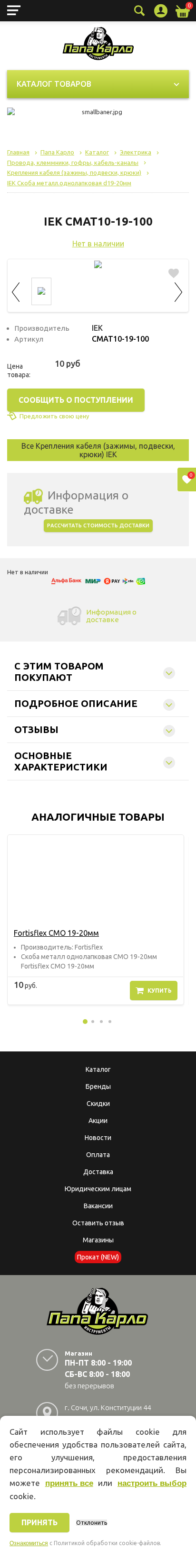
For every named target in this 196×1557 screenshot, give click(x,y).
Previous (17, 290)
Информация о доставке (111, 616)
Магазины (98, 1240)
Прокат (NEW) (98, 1257)
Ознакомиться (29, 1543)
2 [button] (92, 1021)
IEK (97, 328)
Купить (159, 990)
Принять (39, 1522)
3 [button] (101, 1021)
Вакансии (98, 1206)
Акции (98, 1120)
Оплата (98, 1155)
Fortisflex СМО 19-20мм (56, 933)
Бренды (98, 1086)
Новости (98, 1137)
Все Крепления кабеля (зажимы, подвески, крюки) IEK (98, 450)
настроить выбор (152, 1483)
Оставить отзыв (98, 1223)
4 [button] (109, 1021)
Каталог (98, 1069)
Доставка (98, 1172)
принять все (69, 1483)
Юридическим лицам (98, 1189)
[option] (95, 919)
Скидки (98, 1103)
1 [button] (85, 1021)
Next (178, 290)
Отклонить (91, 1523)
